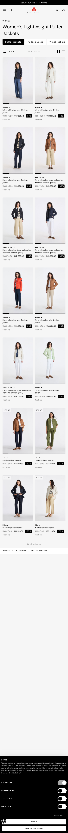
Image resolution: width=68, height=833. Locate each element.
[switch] (62, 790)
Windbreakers (57, 42)
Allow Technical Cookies (34, 828)
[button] (6, 103)
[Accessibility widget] (3, 820)
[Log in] (57, 10)
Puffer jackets (13, 42)
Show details (58, 815)
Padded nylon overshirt (12, 460)
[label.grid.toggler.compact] (58, 52)
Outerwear (21, 551)
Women (7, 551)
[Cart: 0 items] (63, 10)
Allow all (34, 821)
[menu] (4, 10)
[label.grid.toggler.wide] (63, 52)
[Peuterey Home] (34, 10)
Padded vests (35, 42)
